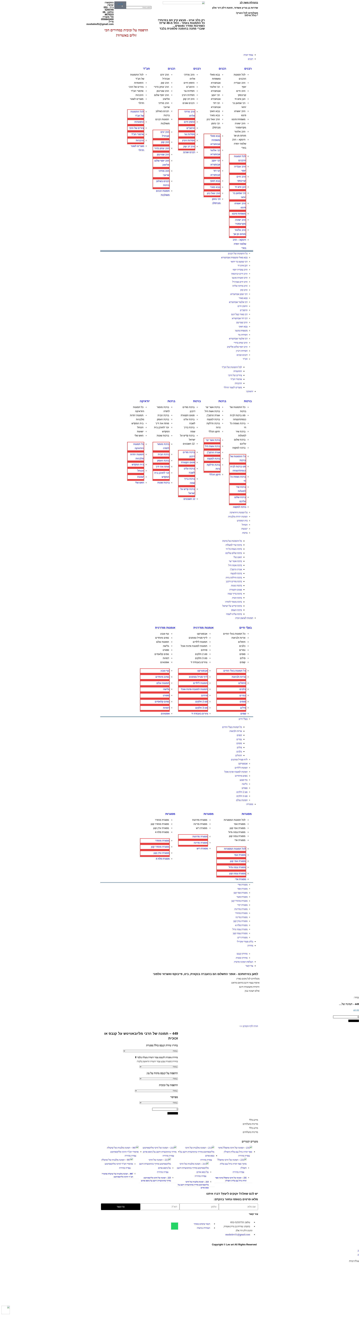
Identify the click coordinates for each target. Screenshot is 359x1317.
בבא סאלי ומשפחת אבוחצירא (215, 78)
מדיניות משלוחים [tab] (250, 1124)
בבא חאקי (215, 111)
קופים (242, 662)
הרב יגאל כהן (213, 119)
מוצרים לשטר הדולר (137, 101)
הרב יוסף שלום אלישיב (162, 97)
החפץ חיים (189, 83)
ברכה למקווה (238, 447)
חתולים (241, 642)
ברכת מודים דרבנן (189, 409)
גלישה (166, 646)
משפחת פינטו (238, 119)
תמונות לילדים (200, 642)
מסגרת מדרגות (199, 820)
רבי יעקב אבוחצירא (216, 97)
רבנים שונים (189, 103)
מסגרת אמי (239, 824)
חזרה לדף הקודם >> (249, 1026)
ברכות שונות (163, 435)
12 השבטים (189, 443)
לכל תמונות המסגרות (234, 820)
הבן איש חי (240, 99)
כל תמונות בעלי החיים (234, 633)
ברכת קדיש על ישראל (187, 437)
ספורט (166, 650)
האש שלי (138, 435)
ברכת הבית (163, 415)
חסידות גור (189, 91)
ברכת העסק (163, 419)
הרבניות (139, 95)
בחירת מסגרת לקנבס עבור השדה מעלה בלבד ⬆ (156, 1057)
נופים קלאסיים (162, 654)
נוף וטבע (164, 633)
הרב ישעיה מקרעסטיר (240, 125)
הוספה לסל (353, 1021)
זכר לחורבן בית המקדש (162, 429)
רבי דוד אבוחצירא (216, 105)
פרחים (204, 650)
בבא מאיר (215, 115)
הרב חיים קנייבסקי (241, 93)
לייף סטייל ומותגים (198, 638)
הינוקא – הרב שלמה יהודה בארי (239, 143)
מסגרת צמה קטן (237, 836)
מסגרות (247, 813)
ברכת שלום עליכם (240, 441)
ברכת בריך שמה (189, 429)
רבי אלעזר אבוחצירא (215, 89)
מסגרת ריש (201, 828)
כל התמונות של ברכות (238, 409)
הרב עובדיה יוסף (240, 85)
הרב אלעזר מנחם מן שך (240, 133)
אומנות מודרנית (203, 627)
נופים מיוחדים (162, 638)
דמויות (166, 658)
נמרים (242, 650)
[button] (145, 3)
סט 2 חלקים (201, 654)
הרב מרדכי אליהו (189, 76)
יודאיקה (145, 401)
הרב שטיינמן (163, 91)
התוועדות (138, 83)
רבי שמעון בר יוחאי (239, 105)
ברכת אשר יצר (212, 407)
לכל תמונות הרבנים (240, 76)
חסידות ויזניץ (188, 95)
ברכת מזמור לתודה (163, 409)
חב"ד (146, 68)
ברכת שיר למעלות (241, 433)
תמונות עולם (162, 642)
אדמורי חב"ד (137, 91)
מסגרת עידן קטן (161, 828)
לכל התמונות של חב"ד (137, 76)
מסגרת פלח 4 (162, 832)
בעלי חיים (245, 627)
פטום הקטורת (188, 415)
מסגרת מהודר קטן (160, 824)
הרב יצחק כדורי (161, 87)
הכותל (140, 427)
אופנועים (164, 662)
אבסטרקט (202, 633)
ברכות (248, 401)
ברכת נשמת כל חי (238, 425)
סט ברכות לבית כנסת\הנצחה (238, 417)
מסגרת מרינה (200, 824)
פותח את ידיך (162, 423)
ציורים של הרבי (136, 87)
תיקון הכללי (214, 431)
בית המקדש (137, 423)
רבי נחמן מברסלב (216, 125)
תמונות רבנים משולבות (162, 121)
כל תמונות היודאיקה (138, 409)
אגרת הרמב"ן (213, 415)
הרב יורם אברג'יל (165, 76)
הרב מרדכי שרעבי (164, 105)
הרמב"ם (190, 87)
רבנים (248, 68)
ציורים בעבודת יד (199, 662)
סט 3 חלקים (201, 658)
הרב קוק (165, 83)
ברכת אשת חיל (212, 411)
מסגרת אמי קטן (237, 828)
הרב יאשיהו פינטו (240, 113)
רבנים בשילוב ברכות (163, 113)
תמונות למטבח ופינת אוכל (194, 646)
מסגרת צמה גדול (236, 832)
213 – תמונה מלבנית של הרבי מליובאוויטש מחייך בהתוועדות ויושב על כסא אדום (193, 1185)
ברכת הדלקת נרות (214, 425)
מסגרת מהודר (162, 820)
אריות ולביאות (238, 638)
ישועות (140, 431)
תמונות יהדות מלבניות (137, 417)
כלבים (242, 646)
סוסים (242, 654)
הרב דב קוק (189, 99)
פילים (242, 658)
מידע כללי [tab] (253, 1120)
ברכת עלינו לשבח (189, 421)
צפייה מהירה (244, 1155)
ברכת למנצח (213, 419)
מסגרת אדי (239, 840)
